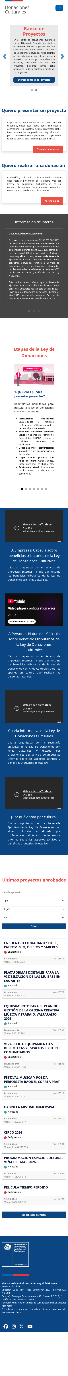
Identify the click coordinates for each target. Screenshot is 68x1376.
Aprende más (52, 200)
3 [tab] (39, 311)
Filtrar (34, 926)
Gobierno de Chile (11, 1286)
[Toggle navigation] (59, 8)
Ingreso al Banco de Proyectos (34, 79)
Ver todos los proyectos (34, 1214)
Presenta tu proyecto (47, 149)
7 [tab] (46, 489)
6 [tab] (42, 489)
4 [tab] (34, 489)
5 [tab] (38, 489)
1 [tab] (29, 311)
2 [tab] (34, 311)
